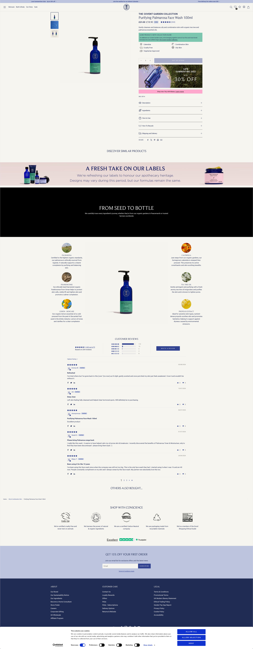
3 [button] (126, 480)
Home (5, 499)
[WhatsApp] (158, 140)
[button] (4, 7)
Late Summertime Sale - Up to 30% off (43, 1)
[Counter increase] (150, 60)
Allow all (191, 631)
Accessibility (158, 615)
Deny (191, 643)
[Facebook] (148, 140)
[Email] (161, 140)
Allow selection (191, 637)
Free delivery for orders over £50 (208, 1)
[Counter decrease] (141, 60)
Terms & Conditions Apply (126, 571)
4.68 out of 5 (90, 347)
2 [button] (124, 480)
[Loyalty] (239, 8)
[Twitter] (151, 140)
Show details (147, 645)
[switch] (102, 645)
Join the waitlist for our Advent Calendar (125, 1)
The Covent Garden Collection (158, 14)
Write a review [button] (168, 348)
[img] (72, 365)
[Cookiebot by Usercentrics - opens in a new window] (58, 645)
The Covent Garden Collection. (168, 40)
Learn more (180, 91)
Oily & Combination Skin (15, 499)
